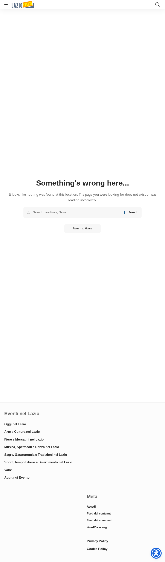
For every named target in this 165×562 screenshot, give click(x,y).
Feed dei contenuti (99, 513)
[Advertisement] (41, 524)
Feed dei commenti (99, 520)
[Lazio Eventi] (23, 4)
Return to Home (82, 228)
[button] (8, 4)
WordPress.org (97, 527)
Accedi (91, 506)
